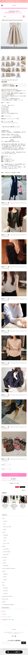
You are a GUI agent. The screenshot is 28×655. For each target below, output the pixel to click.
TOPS (3, 518)
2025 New (5, 590)
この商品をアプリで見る (14, 483)
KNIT (4, 524)
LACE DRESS (6, 549)
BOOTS (4, 576)
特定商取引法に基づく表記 (8, 619)
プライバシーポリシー (7, 616)
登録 (23, 642)
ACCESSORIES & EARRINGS (8, 604)
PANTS (4, 562)
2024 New (5, 588)
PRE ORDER (5, 565)
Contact (4, 614)
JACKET (5, 538)
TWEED (3, 601)
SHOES (3, 571)
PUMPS (5, 579)
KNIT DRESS (6, 554)
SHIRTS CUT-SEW (7, 526)
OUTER (3, 532)
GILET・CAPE (6, 543)
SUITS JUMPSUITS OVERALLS (8, 568)
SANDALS (5, 574)
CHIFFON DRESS (7, 551)
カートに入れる (14, 474)
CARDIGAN (5, 535)
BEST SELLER (5, 599)
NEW (3, 585)
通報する (23, 490)
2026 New (5, 593)
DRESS (3, 546)
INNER (4, 529)
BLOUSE (5, 521)
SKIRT (4, 560)
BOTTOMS (4, 557)
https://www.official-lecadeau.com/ (9, 122)
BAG (3, 582)
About (4, 611)
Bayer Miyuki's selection (7, 596)
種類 (2, 464)
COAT (4, 540)
